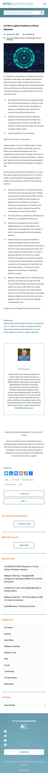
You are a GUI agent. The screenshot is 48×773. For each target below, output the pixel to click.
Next (23, 501)
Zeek (20, 484)
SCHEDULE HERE (24, 524)
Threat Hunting (10, 678)
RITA (6, 659)
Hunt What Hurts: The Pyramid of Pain (19, 606)
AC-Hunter (37, 175)
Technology (30, 38)
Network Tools (19, 38)
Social (6, 665)
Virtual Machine (10, 484)
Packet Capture (27, 480)
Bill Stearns (30, 34)
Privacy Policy (24, 770)
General (10, 38)
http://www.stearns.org (24, 408)
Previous (25, 494)
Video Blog (8, 684)
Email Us (20, 456)
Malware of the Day (12, 646)
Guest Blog (8, 640)
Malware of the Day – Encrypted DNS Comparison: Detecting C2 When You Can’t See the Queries (23, 579)
